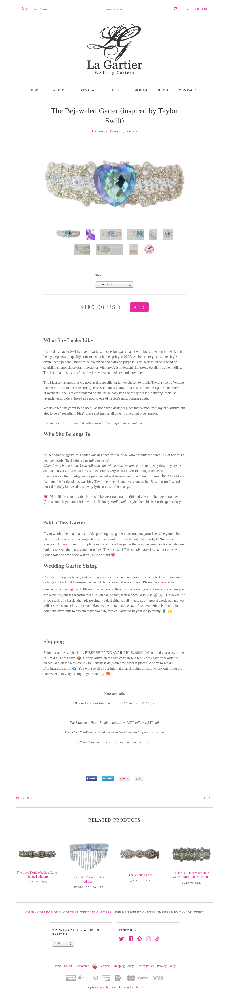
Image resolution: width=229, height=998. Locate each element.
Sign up (118, 8)
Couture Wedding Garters (87, 912)
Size (98, 275)
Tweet (109, 778)
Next (208, 798)
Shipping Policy (123, 966)
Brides (141, 90)
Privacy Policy (166, 966)
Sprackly (103, 987)
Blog (163, 90)
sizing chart (73, 589)
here (64, 539)
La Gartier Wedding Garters (114, 131)
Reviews (88, 90)
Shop (36, 89)
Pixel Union (136, 987)
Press (116, 89)
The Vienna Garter (140, 875)
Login (109, 8)
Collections (48, 912)
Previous (24, 798)
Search (68, 966)
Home (29, 912)
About (62, 89)
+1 (140, 778)
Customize (82, 966)
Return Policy (145, 966)
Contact (190, 89)
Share (92, 778)
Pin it (126, 778)
